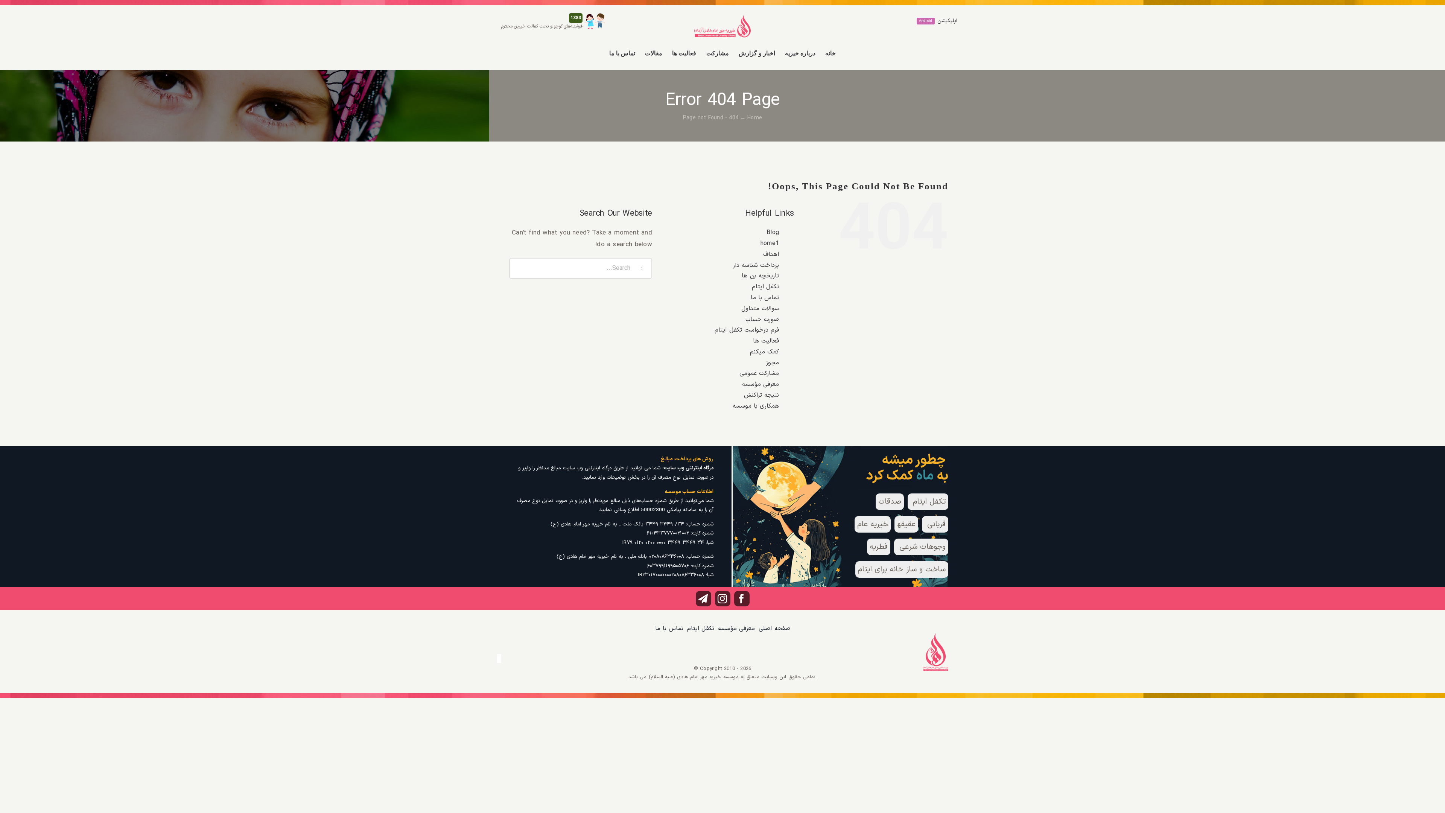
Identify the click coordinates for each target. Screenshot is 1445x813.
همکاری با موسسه (756, 406)
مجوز (772, 362)
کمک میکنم (764, 351)
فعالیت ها (766, 341)
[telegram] (703, 598)
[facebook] (742, 598)
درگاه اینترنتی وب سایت (587, 468)
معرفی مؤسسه (760, 384)
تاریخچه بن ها (760, 275)
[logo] (722, 17)
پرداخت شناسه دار (756, 265)
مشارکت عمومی (759, 373)
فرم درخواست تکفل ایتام (747, 330)
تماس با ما (765, 297)
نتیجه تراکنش (761, 395)
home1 (770, 243)
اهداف (771, 254)
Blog (773, 232)
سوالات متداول (760, 308)
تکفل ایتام (765, 286)
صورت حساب (762, 319)
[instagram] (722, 598)
